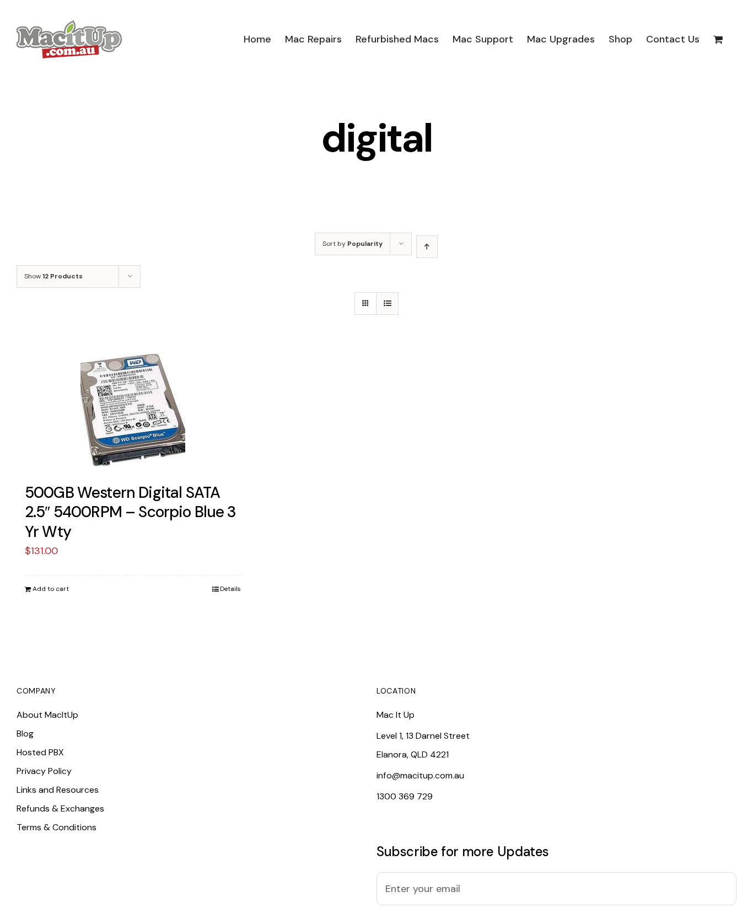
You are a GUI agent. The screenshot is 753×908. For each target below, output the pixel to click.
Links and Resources (58, 790)
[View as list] (387, 303)
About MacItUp (47, 715)
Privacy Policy (44, 771)
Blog (25, 733)
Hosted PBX (40, 752)
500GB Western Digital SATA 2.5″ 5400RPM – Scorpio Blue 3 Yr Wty (130, 512)
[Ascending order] (427, 246)
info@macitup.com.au (420, 775)
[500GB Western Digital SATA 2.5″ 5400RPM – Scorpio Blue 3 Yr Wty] (133, 410)
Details (230, 588)
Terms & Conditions (56, 827)
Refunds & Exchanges (60, 808)
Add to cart (51, 588)
